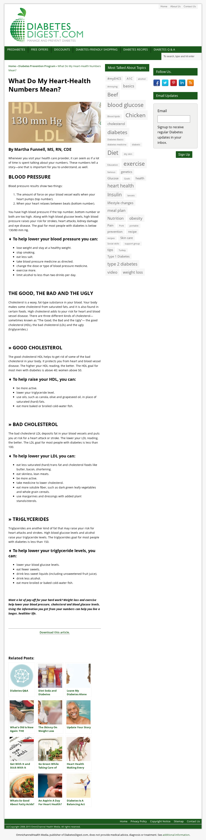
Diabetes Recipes (135, 49)
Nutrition (115, 218)
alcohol (142, 79)
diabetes (117, 132)
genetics (126, 172)
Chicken (136, 115)
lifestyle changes (120, 203)
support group (132, 243)
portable (134, 225)
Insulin (114, 194)
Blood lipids (113, 116)
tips (110, 249)
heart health (120, 186)
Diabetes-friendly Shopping (96, 49)
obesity (135, 218)
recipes (111, 238)
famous (111, 172)
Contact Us (190, 6)
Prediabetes (16, 49)
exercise (134, 163)
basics (128, 86)
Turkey (122, 250)
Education (112, 164)
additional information (176, 835)
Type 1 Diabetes (118, 256)
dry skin (128, 154)
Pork (121, 225)
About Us (175, 6)
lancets (131, 195)
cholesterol (116, 123)
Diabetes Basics (115, 139)
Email (162, 111)
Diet (112, 153)
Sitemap (179, 821)
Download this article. (55, 632)
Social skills (113, 243)
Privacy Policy (139, 821)
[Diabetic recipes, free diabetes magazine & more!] (46, 42)
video (112, 272)
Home (164, 6)
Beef (112, 94)
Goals (127, 178)
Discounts (62, 49)
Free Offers (39, 49)
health (140, 178)
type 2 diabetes (122, 264)
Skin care (126, 238)
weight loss (133, 272)
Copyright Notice (160, 821)
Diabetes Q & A (164, 49)
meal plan (116, 210)
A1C (129, 79)
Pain (110, 225)
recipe (132, 232)
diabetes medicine (116, 144)
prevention (115, 232)
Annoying (112, 86)
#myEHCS (114, 79)
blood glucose (125, 105)
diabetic (136, 144)
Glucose (112, 178)
